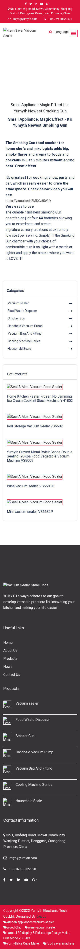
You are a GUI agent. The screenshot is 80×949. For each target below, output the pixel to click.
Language (62, 32)
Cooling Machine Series (24, 341)
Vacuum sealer (18, 303)
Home (8, 642)
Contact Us (11, 675)
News (7, 667)
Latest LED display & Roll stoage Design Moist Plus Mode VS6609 (36, 935)
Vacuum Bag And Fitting (25, 333)
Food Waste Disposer (22, 311)
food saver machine (60, 943)
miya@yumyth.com (25, 18)
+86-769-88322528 (60, 18)
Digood (41, 916)
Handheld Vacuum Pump (25, 326)
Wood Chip (14, 927)
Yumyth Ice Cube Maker (23, 943)
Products (10, 658)
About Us (10, 650)
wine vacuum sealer (42, 927)
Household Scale (19, 348)
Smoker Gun (16, 318)
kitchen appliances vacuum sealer (30, 922)
